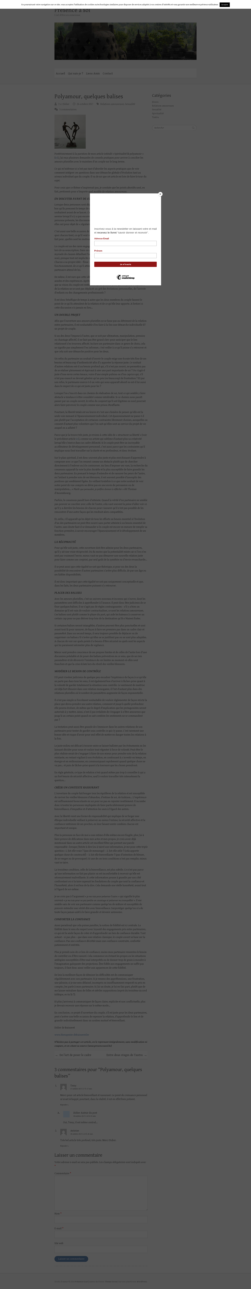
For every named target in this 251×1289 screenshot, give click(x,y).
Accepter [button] (224, 5)
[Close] (160, 194)
